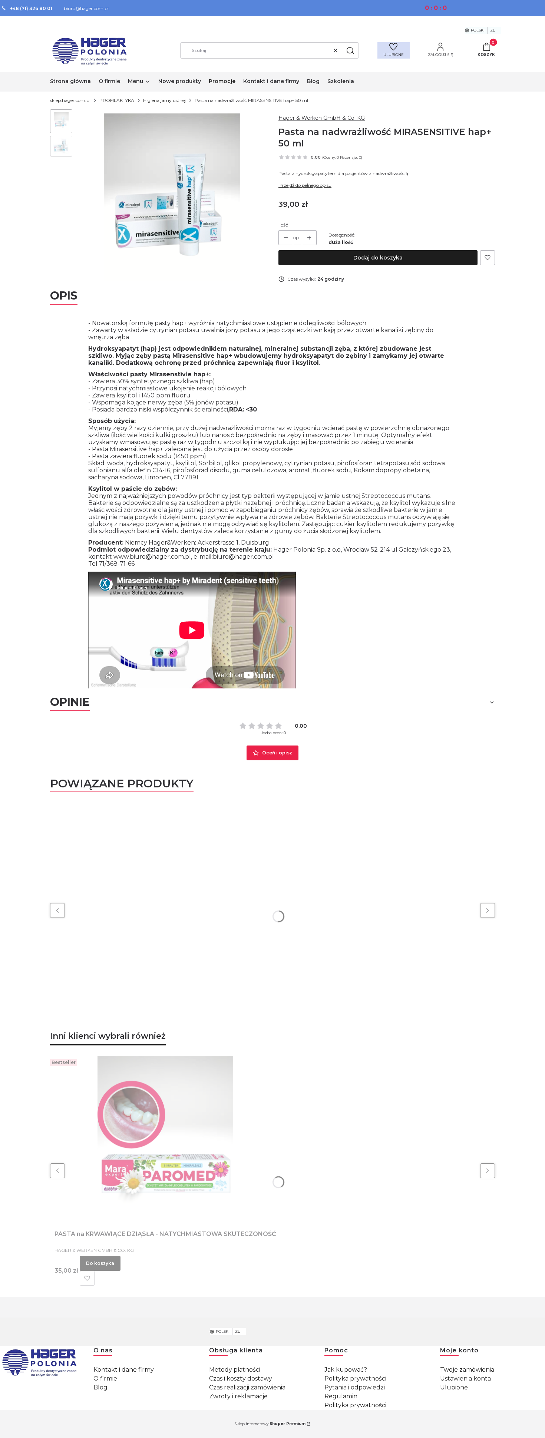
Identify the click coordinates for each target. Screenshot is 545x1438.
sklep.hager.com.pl (70, 100)
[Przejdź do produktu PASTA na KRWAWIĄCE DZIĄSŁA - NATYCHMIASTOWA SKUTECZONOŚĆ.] (165, 1139)
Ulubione (454, 1387)
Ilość (283, 225)
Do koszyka (100, 1263)
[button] (350, 50)
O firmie (105, 1378)
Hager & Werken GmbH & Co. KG (321, 118)
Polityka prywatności (355, 1378)
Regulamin (340, 1396)
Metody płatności (234, 1369)
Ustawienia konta (465, 1378)
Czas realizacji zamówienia (247, 1387)
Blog (100, 1387)
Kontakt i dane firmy (123, 1369)
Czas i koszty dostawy (240, 1378)
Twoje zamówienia (467, 1369)
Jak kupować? (345, 1369)
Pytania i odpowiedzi (354, 1387)
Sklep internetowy (269, 1423)
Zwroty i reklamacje (238, 1396)
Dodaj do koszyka (378, 257)
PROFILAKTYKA (116, 100)
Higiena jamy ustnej (164, 100)
